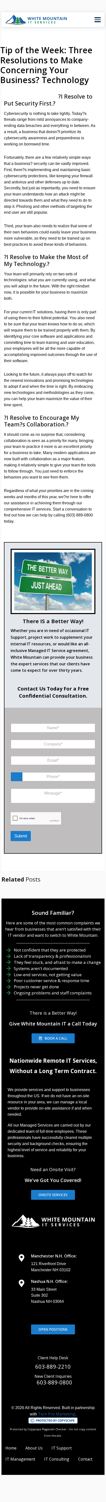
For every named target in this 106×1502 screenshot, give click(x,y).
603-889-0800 (54, 1382)
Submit (20, 836)
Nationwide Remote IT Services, (53, 1060)
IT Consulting (56, 1459)
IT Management (20, 1459)
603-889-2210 (53, 1366)
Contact (85, 1459)
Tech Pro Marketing (56, 1414)
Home (11, 1448)
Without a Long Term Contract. (53, 1071)
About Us (34, 1448)
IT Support (62, 1448)
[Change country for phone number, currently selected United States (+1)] (16, 776)
